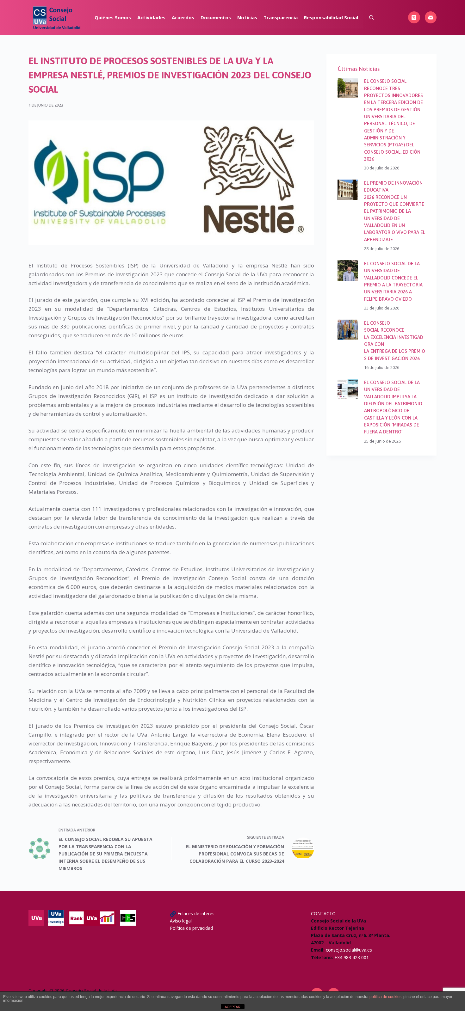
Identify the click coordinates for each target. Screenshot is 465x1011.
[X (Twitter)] (414, 17)
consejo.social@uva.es (349, 950)
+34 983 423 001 (351, 957)
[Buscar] (371, 17)
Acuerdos (183, 17)
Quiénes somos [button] (113, 17)
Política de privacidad (191, 928)
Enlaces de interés (195, 913)
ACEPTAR (232, 1007)
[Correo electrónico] (431, 17)
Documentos (216, 17)
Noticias (247, 17)
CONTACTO (323, 913)
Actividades (151, 17)
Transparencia (281, 17)
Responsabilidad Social (331, 17)
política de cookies (385, 997)
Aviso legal (181, 921)
